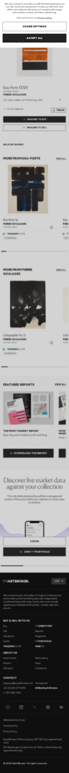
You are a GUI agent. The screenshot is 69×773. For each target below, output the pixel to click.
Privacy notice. (45, 18)
